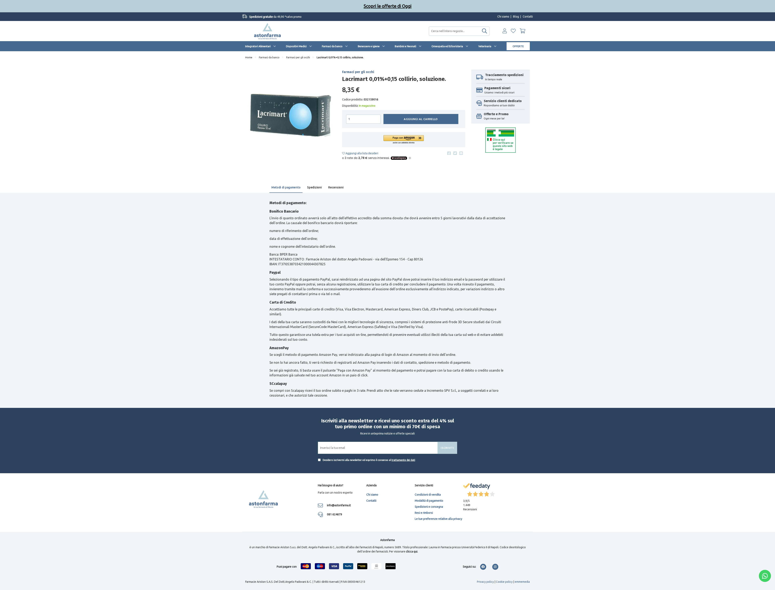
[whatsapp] (765, 576)
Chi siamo (503, 16)
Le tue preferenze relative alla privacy (438, 518)
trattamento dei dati (403, 460)
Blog (516, 16)
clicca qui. (412, 551)
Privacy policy (485, 581)
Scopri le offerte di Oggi (388, 5)
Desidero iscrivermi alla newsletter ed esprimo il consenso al (368, 460)
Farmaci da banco (332, 46)
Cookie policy (504, 581)
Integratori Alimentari (258, 46)
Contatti (528, 16)
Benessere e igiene (369, 46)
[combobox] (459, 31)
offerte (518, 46)
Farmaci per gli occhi (298, 57)
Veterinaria (484, 46)
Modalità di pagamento (429, 500)
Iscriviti (447, 447)
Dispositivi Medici (296, 46)
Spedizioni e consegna (429, 506)
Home (248, 57)
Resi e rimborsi (424, 512)
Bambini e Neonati (405, 46)
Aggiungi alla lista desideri (361, 153)
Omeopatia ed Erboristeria (447, 46)
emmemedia (522, 581)
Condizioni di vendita (428, 494)
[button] (403, 139)
